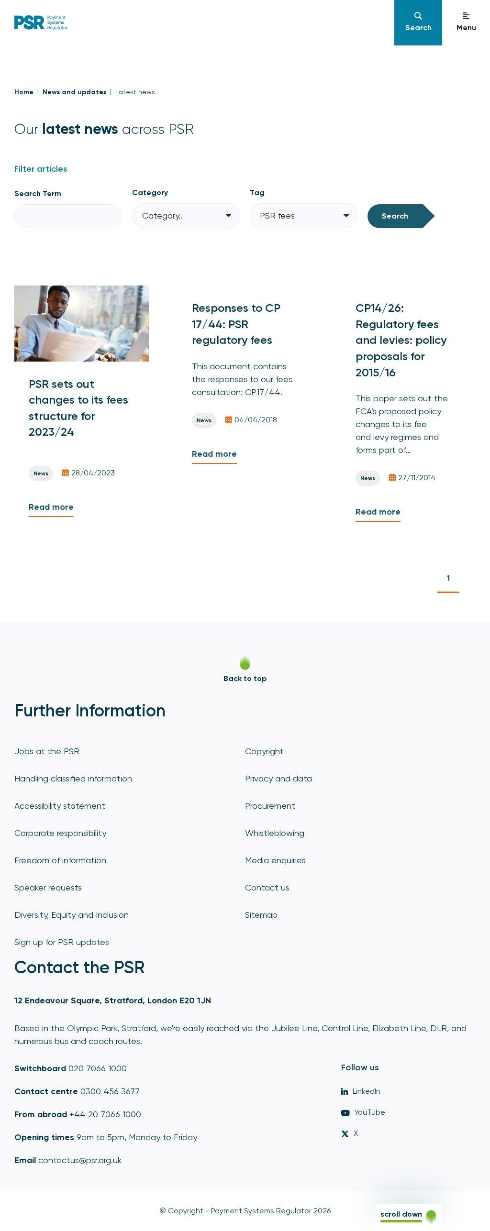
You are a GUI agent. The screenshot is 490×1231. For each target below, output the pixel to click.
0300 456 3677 (110, 1091)
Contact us (267, 887)
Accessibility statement (59, 806)
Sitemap (261, 915)
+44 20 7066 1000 (105, 1114)
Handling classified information (73, 778)
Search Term (37, 193)
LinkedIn (366, 1091)
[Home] (40, 22)
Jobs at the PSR (46, 751)
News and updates (74, 92)
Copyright (264, 751)
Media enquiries (275, 860)
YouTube (370, 1112)
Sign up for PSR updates (61, 942)
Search (395, 215)
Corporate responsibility (60, 833)
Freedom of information (60, 860)
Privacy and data (278, 778)
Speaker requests (48, 887)
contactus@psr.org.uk (80, 1160)
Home (23, 92)
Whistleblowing (274, 833)
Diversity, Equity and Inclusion (71, 915)
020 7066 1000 (97, 1068)
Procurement (270, 806)
